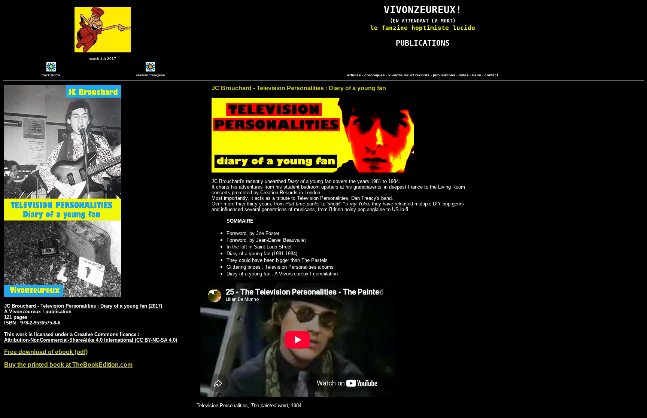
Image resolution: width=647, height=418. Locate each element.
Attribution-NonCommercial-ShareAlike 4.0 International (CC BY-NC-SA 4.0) (90, 340)
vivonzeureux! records (408, 75)
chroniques (374, 75)
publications (444, 75)
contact (491, 75)
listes (464, 75)
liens (476, 75)
